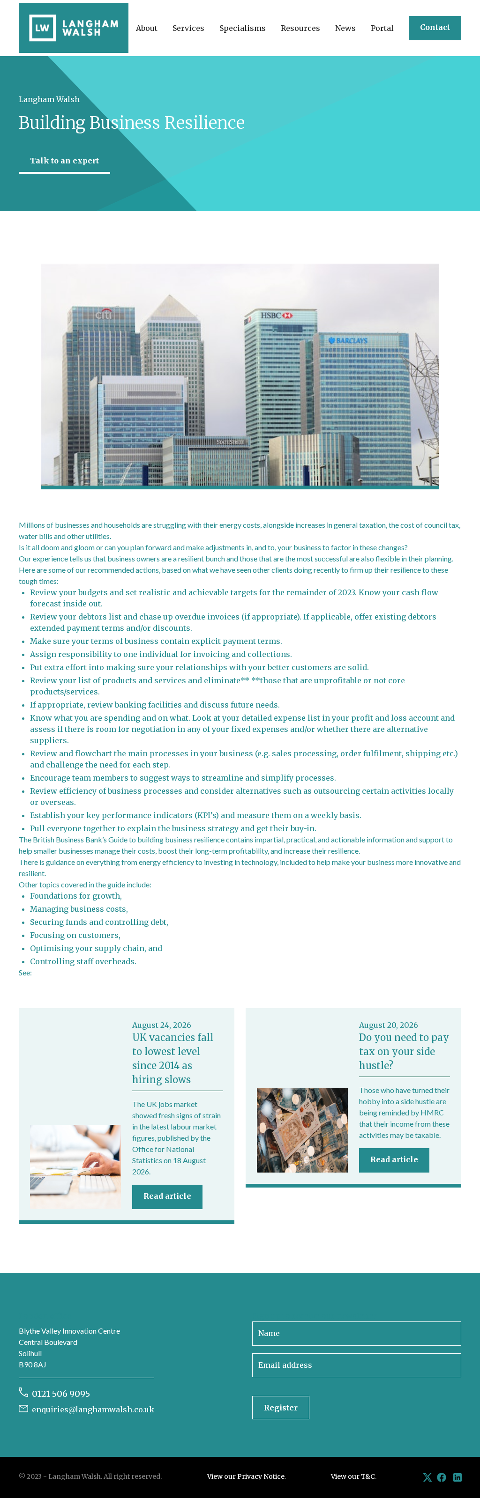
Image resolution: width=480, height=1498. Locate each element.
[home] (73, 27)
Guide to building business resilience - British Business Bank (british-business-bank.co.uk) (176, 972)
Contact (435, 27)
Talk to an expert (64, 160)
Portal (382, 28)
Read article (167, 1196)
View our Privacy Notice (246, 1476)
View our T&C (353, 1476)
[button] (146, 28)
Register (281, 1407)
